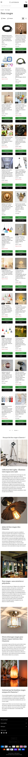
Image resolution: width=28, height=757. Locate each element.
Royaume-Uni (13, 741)
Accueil (2, 9)
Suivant (16, 430)
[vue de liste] (25, 18)
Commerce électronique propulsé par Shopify (14, 754)
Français (13, 738)
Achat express (7, 49)
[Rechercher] (25, 5)
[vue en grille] (23, 18)
